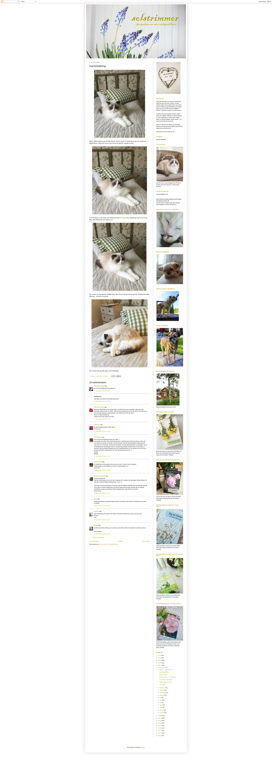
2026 (159, 655)
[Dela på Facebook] (118, 376)
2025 (159, 658)
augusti (162, 695)
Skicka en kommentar (98, 537)
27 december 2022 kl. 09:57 (102, 391)
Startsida (120, 541)
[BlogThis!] (114, 376)
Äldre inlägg (145, 541)
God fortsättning (164, 672)
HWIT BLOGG (98, 462)
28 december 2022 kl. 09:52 (102, 505)
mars (161, 707)
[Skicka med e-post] (112, 376)
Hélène (96, 525)
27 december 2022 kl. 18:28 (102, 470)
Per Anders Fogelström (166, 679)
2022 (159, 665)
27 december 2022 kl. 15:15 (102, 456)
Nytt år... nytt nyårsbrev (165, 669)
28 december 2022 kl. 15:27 (102, 520)
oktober (162, 690)
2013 (159, 735)
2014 (159, 733)
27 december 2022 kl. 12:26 (102, 431)
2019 (159, 720)
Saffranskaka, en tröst (165, 682)
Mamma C (97, 424)
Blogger (142, 747)
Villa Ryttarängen (99, 386)
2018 (159, 723)
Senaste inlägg (94, 541)
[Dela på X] (116, 376)
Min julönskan (163, 674)
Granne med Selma (100, 476)
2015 (159, 730)
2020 (159, 718)
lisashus (96, 511)
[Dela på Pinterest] (120, 376)
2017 (159, 725)
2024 (159, 660)
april (161, 705)
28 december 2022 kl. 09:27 (102, 493)
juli (161, 697)
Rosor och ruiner (99, 407)
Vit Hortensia (98, 437)
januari (162, 712)
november (163, 687)
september (163, 692)
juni (161, 700)
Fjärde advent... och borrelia (167, 677)
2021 (159, 715)
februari (162, 710)
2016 (159, 728)
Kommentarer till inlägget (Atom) (108, 544)
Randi (96, 499)
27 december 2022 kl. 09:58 (102, 401)
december (163, 667)
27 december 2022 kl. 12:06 (102, 419)
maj (161, 702)
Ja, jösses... (162, 684)
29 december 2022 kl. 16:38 (102, 534)
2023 (159, 663)
